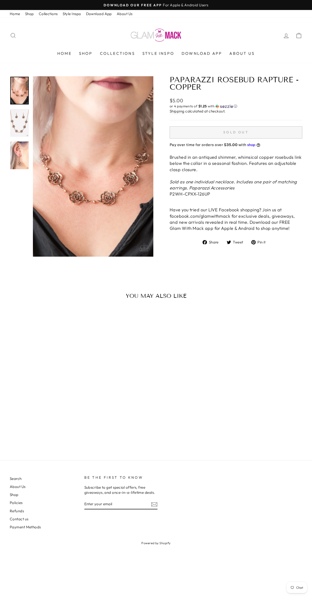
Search (16, 478)
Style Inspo (72, 13)
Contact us (19, 519)
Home (15, 13)
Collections (48, 13)
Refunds (17, 511)
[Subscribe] (154, 504)
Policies (16, 502)
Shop (29, 13)
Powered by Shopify (155, 543)
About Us (125, 13)
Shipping (177, 111)
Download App (99, 13)
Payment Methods (25, 527)
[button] (236, 106)
